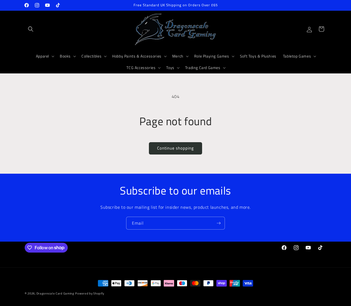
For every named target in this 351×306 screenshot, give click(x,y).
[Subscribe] (219, 223)
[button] (31, 29)
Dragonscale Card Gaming (55, 293)
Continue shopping (175, 148)
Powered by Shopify (89, 293)
